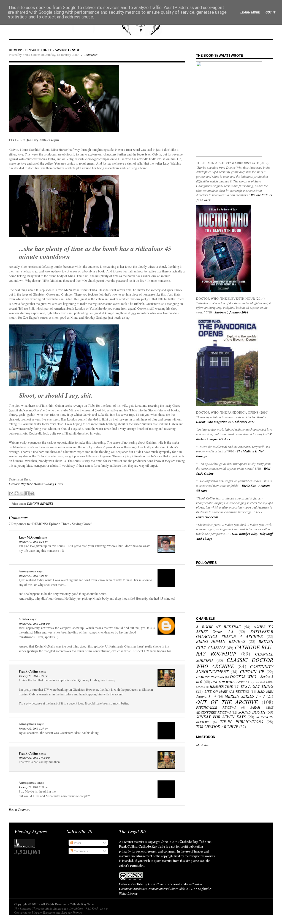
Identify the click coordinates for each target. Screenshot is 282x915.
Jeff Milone (76, 908)
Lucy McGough (30, 537)
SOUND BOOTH (251, 712)
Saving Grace (54, 484)
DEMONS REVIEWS (40, 503)
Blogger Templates (43, 912)
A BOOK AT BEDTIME (218, 626)
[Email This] (11, 493)
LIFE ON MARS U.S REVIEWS (227, 691)
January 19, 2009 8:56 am (33, 541)
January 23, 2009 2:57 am (33, 787)
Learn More (250, 12)
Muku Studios (54, 908)
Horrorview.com (207, 517)
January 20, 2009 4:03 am (33, 576)
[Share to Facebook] (27, 493)
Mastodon (202, 745)
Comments (80, 851)
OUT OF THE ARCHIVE (227, 701)
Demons (39, 484)
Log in (104, 908)
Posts (77, 842)
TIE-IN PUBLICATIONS (241, 721)
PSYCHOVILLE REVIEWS (216, 707)
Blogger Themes (71, 912)
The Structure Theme (27, 908)
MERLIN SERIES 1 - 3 (245, 696)
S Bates (24, 619)
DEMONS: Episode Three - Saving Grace (44, 50)
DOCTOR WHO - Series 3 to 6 (234, 679)
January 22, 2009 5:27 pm (33, 728)
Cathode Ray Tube (21, 484)
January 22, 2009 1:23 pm (33, 676)
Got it (270, 12)
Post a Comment (19, 809)
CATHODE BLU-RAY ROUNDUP (234, 650)
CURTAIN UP (252, 671)
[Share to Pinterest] (32, 493)
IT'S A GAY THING (257, 686)
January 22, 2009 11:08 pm (34, 758)
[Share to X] (22, 493)
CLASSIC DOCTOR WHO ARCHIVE (234, 663)
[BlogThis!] (16, 493)
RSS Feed (92, 908)
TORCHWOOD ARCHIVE (217, 726)
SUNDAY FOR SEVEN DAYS (221, 716)
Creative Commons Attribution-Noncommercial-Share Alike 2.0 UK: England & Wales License (165, 888)
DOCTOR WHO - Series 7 (229, 681)
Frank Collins (28, 671)
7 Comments (89, 54)
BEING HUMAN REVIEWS (220, 641)
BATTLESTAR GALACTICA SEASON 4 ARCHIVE (234, 634)
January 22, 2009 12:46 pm (34, 624)
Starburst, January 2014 (231, 312)
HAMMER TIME (221, 686)
